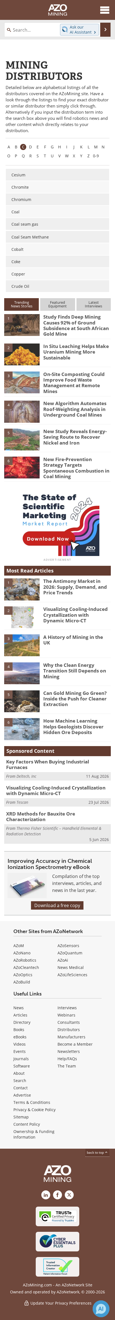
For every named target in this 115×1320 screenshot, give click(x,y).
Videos (19, 1044)
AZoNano (21, 952)
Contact (20, 1087)
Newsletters (69, 1051)
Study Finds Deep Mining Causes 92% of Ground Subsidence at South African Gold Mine (76, 325)
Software (21, 1066)
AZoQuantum (70, 952)
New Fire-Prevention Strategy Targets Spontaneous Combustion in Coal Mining (76, 468)
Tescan (22, 802)
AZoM (18, 945)
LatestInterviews (93, 304)
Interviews (67, 1007)
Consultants (69, 1022)
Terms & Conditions (31, 1102)
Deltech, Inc (26, 776)
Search (19, 1080)
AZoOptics (22, 974)
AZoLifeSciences (72, 974)
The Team (67, 1066)
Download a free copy (57, 905)
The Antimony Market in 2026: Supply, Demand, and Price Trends (75, 587)
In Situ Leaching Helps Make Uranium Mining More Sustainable (76, 352)
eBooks (20, 1036)
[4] (22, 411)
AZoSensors (68, 945)
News (18, 1007)
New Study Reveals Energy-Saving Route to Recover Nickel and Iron (75, 437)
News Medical (71, 967)
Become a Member (75, 1044)
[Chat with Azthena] (101, 1308)
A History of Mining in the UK (73, 640)
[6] (22, 466)
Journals (21, 1058)
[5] (22, 439)
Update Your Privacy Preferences (60, 1303)
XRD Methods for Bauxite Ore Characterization (40, 816)
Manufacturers (71, 1036)
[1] (22, 324)
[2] (22, 353)
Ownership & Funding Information (33, 1134)
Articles (20, 1015)
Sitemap (21, 1117)
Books (18, 1029)
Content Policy (26, 1124)
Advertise (22, 1095)
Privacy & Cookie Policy (34, 1109)
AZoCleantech (26, 967)
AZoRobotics (24, 960)
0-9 (96, 155)
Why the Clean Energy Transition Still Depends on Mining (74, 671)
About (19, 1073)
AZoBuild (21, 982)
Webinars (66, 1015)
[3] (22, 381)
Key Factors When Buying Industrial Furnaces (47, 764)
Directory (21, 1022)
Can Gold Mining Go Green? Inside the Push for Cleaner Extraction (75, 699)
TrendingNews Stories (21, 304)
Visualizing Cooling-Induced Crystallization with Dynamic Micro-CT (75, 615)
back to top (96, 1152)
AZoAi (63, 960)
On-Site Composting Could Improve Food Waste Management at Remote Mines (74, 382)
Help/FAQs (67, 1058)
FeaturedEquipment (57, 304)
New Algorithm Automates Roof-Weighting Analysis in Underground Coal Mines (74, 409)
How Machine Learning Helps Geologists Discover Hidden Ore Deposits (73, 726)
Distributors (69, 1029)
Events (19, 1051)
